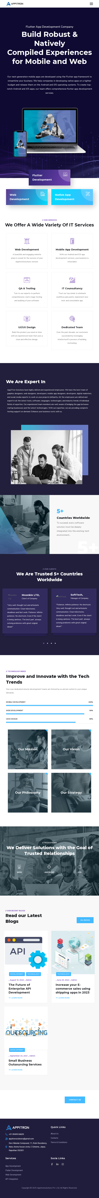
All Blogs (85, 920)
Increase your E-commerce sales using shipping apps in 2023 (73, 988)
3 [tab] (51, 643)
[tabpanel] (25, 613)
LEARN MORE (16, 998)
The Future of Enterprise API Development (20, 988)
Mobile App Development (72, 249)
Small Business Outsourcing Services (25, 1062)
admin (29, 980)
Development (17, 974)
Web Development (27, 249)
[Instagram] (63, 1164)
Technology (33, 974)
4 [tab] (55, 643)
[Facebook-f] (52, 1164)
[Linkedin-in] (57, 1164)
